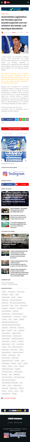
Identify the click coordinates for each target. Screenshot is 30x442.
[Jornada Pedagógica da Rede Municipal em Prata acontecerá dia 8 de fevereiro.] (5, 224)
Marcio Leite (5, 349)
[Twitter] (17, 119)
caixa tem (4, 308)
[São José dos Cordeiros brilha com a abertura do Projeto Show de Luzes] (5, 217)
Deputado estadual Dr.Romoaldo (11, 325)
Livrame (4, 347)
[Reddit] (20, 119)
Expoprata (21, 330)
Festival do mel (17, 336)
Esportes (9, 330)
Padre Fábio (15, 358)
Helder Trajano (6, 344)
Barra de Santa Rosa (16, 300)
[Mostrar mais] (2, 122)
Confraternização (7, 316)
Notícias (4, 355)
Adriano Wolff (5, 297)
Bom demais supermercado (18, 303)
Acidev (11, 294)
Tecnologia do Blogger (9, 398)
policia (20, 363)
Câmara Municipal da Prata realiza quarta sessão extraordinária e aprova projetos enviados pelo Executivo (19, 254)
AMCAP (13, 297)
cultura (15, 319)
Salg (10, 374)
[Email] (27, 119)
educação (5, 327)
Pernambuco (5, 363)
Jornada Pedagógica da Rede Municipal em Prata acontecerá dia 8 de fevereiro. (18, 225)
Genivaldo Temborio (17, 338)
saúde (9, 385)
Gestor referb (5, 341)
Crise (10, 319)
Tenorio (4, 391)
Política (10, 366)
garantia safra (6, 338)
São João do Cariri (7, 377)
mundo (21, 349)
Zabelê (14, 394)
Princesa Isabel (18, 372)
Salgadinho (17, 374)
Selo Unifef (5, 388)
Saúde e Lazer (17, 385)
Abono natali (20, 292)
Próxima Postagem (23, 133)
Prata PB (21, 366)
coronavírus (17, 316)
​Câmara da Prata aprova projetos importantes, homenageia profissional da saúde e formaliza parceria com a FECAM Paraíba (19, 273)
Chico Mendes (6, 314)
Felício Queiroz (6, 333)
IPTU (13, 344)
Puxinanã (4, 374)
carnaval (15, 311)
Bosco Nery (5, 305)
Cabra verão (23, 305)
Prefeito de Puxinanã (7, 369)
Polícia (25, 363)
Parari (22, 360)
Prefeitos (17, 369)
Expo (15, 330)
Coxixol (24, 316)
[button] (2, 2)
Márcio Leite (14, 349)
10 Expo (4, 292)
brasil (16, 305)
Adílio (17, 294)
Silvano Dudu (13, 388)
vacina (16, 391)
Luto (9, 347)
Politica (4, 366)
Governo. (20, 341)
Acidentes (5, 294)
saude (4, 385)
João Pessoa (20, 344)
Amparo (20, 297)
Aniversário (5, 300)
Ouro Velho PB (6, 358)
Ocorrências (12, 355)
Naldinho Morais (6, 352)
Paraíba (17, 360)
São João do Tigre (19, 377)
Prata (15, 366)
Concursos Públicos (17, 314)
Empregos (21, 327)
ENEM (3, 330)
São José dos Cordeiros (8, 380)
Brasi (11, 305)
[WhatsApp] (23, 119)
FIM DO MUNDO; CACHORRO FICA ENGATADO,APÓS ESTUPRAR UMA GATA (18, 210)
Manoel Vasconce (18, 347)
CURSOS (22, 319)
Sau (21, 383)
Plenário (13, 363)
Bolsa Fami (5, 303)
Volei (21, 391)
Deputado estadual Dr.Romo (10, 322)
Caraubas (12, 308)
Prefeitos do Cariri (7, 372)
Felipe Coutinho (16, 333)
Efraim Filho (13, 327)
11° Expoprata (11, 292)
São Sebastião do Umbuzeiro (10, 383)
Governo (14, 341)
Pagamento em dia (7, 360)
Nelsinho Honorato (18, 352)
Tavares (21, 388)
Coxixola (4, 319)
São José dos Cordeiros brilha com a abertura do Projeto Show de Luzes (18, 217)
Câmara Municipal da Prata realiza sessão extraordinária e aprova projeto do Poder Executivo (19, 263)
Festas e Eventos (6, 336)
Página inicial (4, 14)
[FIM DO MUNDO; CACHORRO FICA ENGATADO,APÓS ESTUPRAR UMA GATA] (5, 210)
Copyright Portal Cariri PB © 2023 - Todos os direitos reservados (15, 429)
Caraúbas (20, 308)
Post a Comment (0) (15, 129)
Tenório (10, 391)
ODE (19, 355)
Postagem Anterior (7, 133)
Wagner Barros (6, 394)
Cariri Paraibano (6, 311)
